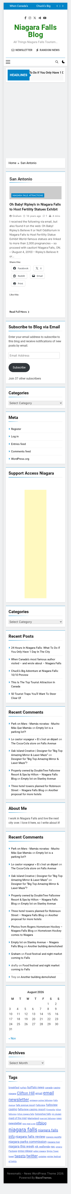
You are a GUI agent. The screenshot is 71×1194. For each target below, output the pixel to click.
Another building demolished (45, 946)
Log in (15, 436)
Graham (17, 216)
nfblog (41, 1123)
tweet (11, 1156)
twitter (32, 1156)
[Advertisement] (35, 119)
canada (49, 1087)
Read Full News (18, 312)
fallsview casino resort (32, 1109)
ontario (59, 1147)
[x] (34, 18)
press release (25, 1151)
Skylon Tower (53, 1151)
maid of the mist (18, 1118)
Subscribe (19, 367)
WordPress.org (20, 458)
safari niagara (39, 1151)
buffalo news (35, 1087)
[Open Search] (56, 61)
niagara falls (23, 1130)
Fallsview (40, 1105)
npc (53, 1146)
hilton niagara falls (25, 1114)
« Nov (12, 1038)
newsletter (15, 1123)
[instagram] (29, 18)
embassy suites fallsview (41, 1100)
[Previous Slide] (57, 6)
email (38, 1093)
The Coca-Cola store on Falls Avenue (33, 743)
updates (42, 1156)
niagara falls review (30, 1137)
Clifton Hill (26, 1093)
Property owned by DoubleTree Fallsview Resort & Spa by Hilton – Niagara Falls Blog (35, 774)
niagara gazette (53, 1137)
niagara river (53, 1142)
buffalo (23, 1088)
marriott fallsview (48, 1118)
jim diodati (56, 1114)
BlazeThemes (43, 1177)
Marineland (33, 1118)
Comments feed (21, 451)
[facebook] (25, 18)
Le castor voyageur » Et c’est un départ (34, 739)
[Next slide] (62, 6)
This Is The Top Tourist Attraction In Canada (34, 6)
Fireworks (50, 1109)
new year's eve (29, 1124)
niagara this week (21, 1146)
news (59, 1118)
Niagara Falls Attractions (28, 195)
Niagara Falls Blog (35, 31)
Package (13, 1151)
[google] (39, 18)
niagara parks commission (28, 1142)
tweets (20, 1156)
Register (16, 429)
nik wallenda (42, 1146)
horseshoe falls (43, 1114)
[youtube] (45, 18)
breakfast (14, 1087)
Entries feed (18, 444)
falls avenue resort (25, 1105)
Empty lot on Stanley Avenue (38, 778)
